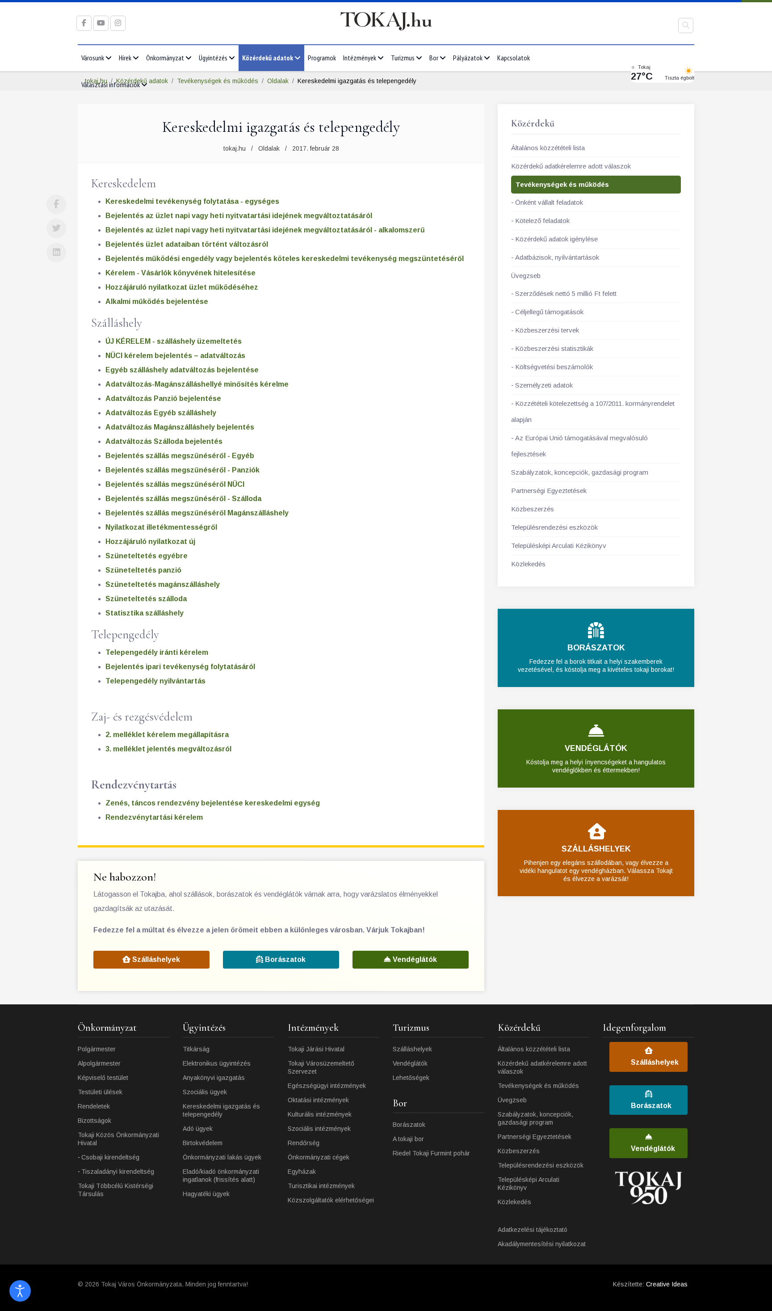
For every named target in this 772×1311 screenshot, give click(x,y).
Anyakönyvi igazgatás (214, 1077)
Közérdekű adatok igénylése (556, 239)
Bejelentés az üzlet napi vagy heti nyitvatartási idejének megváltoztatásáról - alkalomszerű (265, 230)
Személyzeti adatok (544, 385)
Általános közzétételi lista (548, 148)
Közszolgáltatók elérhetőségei (331, 1200)
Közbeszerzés (532, 509)
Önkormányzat (165, 57)
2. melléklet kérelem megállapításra (167, 734)
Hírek (125, 57)
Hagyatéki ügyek (206, 1193)
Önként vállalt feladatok (549, 202)
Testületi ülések (100, 1092)
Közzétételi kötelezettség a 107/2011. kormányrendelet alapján (593, 411)
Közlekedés (528, 564)
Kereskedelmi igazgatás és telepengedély (221, 1110)
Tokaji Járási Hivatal (316, 1049)
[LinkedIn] (56, 252)
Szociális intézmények (319, 1128)
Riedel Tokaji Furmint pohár (431, 1153)
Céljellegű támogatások (549, 312)
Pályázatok (467, 57)
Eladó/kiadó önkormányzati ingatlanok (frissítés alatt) (221, 1175)
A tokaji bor (408, 1138)
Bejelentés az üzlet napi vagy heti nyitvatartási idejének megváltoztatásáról (238, 215)
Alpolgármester (99, 1063)
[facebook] (84, 23)
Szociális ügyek (205, 1092)
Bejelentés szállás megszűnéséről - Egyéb (179, 455)
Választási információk (110, 84)
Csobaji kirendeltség (110, 1157)
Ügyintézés (213, 57)
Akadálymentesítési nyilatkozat (542, 1244)
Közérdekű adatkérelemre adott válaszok (571, 166)
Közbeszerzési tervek (547, 330)
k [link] (126, 355)
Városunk (92, 57)
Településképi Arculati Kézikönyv (558, 545)
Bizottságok (94, 1120)
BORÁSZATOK (596, 647)
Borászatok (284, 959)
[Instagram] (118, 23)
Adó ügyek (198, 1128)
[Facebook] (56, 204)
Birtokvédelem (202, 1143)
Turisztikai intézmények (321, 1185)
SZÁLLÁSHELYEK (596, 848)
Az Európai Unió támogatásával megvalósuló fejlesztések (579, 446)
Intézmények (359, 57)
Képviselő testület (103, 1077)
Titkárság (196, 1049)
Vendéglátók (414, 959)
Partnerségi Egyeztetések (549, 490)
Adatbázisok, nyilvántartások (557, 257)
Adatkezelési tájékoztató (532, 1229)
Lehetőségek (411, 1077)
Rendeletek (94, 1106)
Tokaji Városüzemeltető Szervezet (321, 1067)
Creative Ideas (667, 1284)
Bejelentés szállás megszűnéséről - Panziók (182, 470)
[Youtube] (101, 23)
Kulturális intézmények (320, 1114)
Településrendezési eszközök (554, 527)
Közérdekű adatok (267, 57)
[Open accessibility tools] (20, 1291)
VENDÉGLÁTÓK (596, 748)
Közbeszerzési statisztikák (554, 348)
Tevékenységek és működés (562, 184)
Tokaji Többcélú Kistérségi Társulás (115, 1189)
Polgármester (97, 1049)
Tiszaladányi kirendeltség (117, 1171)
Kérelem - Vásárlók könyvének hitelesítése (180, 273)
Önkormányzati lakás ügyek (222, 1157)
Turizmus (403, 57)
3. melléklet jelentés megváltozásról (168, 749)
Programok (322, 57)
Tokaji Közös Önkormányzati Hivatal (118, 1139)
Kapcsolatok (513, 57)
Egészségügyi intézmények (327, 1085)
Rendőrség (303, 1143)
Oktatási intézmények (318, 1100)
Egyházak (302, 1171)
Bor (433, 57)
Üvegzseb (526, 275)
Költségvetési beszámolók (554, 367)
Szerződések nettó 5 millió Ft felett (566, 293)
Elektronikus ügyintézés (217, 1063)
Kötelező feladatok (542, 220)
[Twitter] (56, 228)
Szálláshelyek (155, 959)
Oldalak (269, 148)
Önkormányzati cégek (318, 1157)
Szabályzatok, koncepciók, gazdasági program (579, 472)
